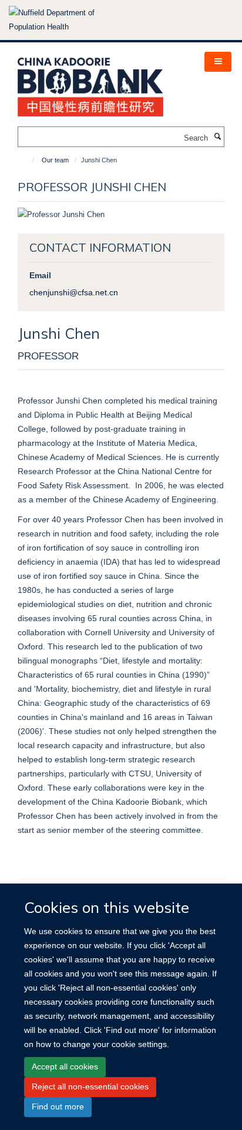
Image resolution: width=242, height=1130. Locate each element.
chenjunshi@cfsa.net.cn (73, 292)
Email (40, 275)
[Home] (27, 160)
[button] (217, 62)
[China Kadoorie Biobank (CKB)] (90, 83)
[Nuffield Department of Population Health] (67, 20)
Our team (55, 160)
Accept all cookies (65, 1066)
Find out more (58, 1106)
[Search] (217, 137)
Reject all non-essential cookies (90, 1086)
